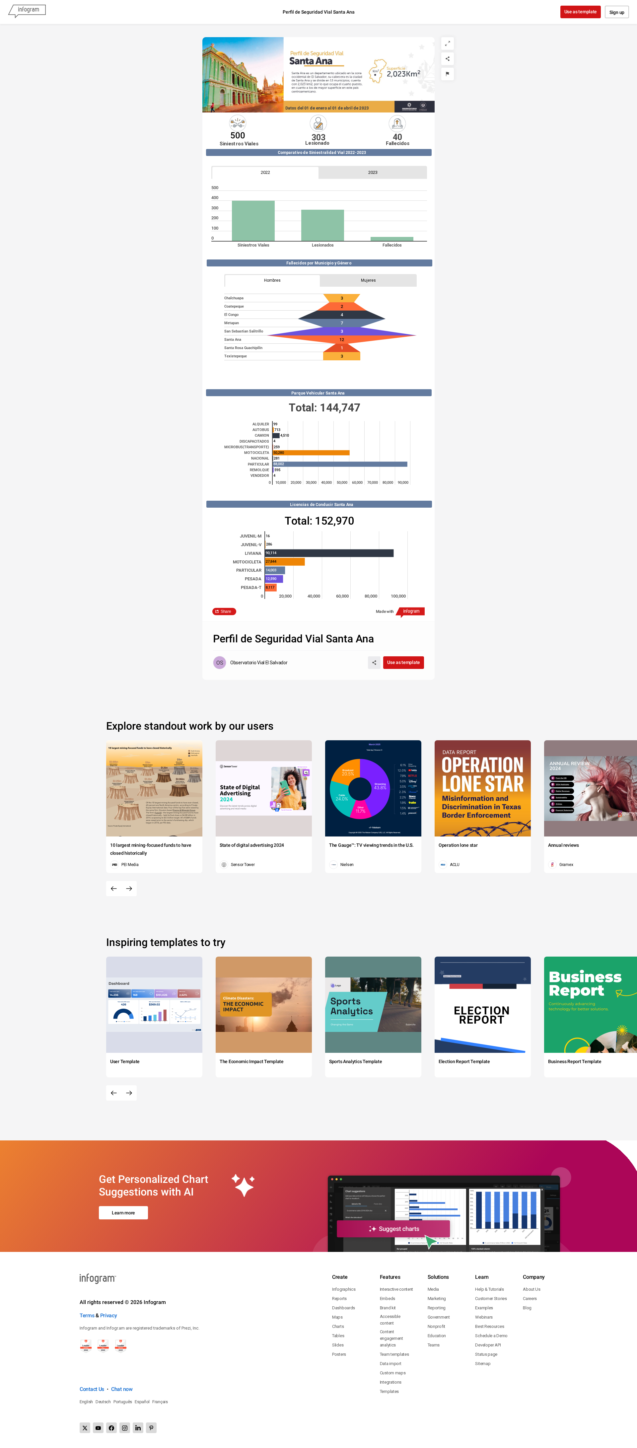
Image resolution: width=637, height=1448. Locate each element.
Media (433, 1289)
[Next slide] (129, 888)
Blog (527, 1307)
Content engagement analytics (391, 1338)
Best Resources (489, 1326)
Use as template (580, 11)
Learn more (123, 1212)
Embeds (387, 1298)
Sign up (616, 12)
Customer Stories (491, 1298)
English (86, 1401)
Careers (530, 1298)
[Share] (447, 58)
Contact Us (92, 1389)
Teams (434, 1344)
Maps (337, 1317)
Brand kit (388, 1307)
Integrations (390, 1382)
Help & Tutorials (489, 1289)
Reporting (437, 1307)
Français (160, 1401)
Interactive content (396, 1289)
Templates (389, 1391)
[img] (253, 221)
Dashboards (343, 1307)
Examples (484, 1307)
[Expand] (447, 43)
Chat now (122, 1389)
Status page (486, 1354)
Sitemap (482, 1363)
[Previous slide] (113, 888)
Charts (338, 1326)
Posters (339, 1354)
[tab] (265, 172)
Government (439, 1317)
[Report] (447, 74)
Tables (338, 1335)
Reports (339, 1298)
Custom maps (393, 1372)
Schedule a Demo (491, 1335)
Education (437, 1335)
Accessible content (390, 1320)
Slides (337, 1344)
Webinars (484, 1317)
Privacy (108, 1315)
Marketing (437, 1298)
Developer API (488, 1344)
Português (122, 1401)
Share (226, 611)
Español (142, 1401)
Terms (87, 1315)
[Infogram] (27, 12)
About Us (531, 1289)
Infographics (343, 1289)
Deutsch (103, 1401)
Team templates (394, 1354)
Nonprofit (436, 1326)
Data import (390, 1363)
